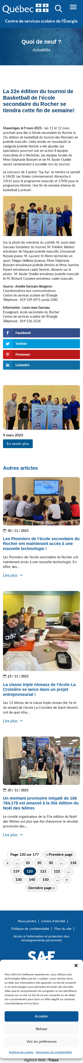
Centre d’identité (53, 921)
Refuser (41, 1029)
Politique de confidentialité (30, 928)
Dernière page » (41, 888)
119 (16, 871)
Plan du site (62, 928)
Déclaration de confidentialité (54, 1052)
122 (57, 871)
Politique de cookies (21, 1052)
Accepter (41, 1016)
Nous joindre (27, 921)
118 (73, 863)
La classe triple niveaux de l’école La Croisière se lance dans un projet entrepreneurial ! (39, 689)
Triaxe (53, 1060)
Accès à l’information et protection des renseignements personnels (41, 938)
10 (28, 863)
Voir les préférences (42, 1041)
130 (18, 880)
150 (45, 880)
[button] (76, 965)
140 (32, 880)
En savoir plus (18, 444)
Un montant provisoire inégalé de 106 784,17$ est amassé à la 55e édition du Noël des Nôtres (41, 803)
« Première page (59, 854)
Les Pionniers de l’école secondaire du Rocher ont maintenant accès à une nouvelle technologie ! (41, 543)
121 (43, 871)
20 (39, 863)
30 (51, 863)
